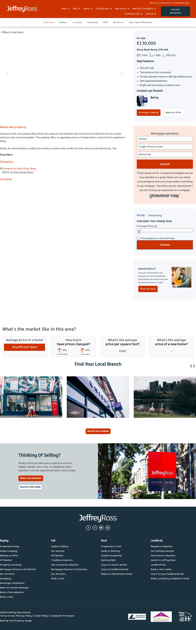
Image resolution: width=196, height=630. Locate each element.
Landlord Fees (158, 565)
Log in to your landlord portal (167, 574)
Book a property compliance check (170, 578)
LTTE (142, 215)
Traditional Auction (62, 560)
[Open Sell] (79, 8)
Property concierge (11, 565)
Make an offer (173, 112)
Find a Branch (166, 3)
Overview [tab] (48, 22)
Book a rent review (161, 569)
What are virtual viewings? (14, 587)
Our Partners (7, 574)
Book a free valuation (12, 592)
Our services (57, 551)
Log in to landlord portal (114, 569)
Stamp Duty (155, 215)
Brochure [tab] (118, 22)
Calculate (165, 244)
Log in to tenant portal (114, 565)
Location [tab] (77, 22)
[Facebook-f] (88, 527)
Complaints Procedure (62, 616)
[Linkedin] (107, 527)
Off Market (6, 560)
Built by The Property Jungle (16, 620)
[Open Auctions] (128, 8)
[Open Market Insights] (155, 8)
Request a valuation (162, 546)
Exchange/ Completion (12, 583)
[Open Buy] (68, 8)
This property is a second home (158, 238)
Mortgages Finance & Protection (18, 569)
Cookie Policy (40, 616)
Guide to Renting (110, 551)
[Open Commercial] (141, 14)
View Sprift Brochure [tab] (140, 22)
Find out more (148, 289)
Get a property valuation (65, 565)
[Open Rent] (92, 8)
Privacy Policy (24, 616)
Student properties (111, 555)
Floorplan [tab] (92, 22)
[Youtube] (101, 527)
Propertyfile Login (182, 3)
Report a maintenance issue (116, 574)
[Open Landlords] (111, 8)
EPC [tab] (105, 22)
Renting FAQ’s (108, 560)
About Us (153, 3)
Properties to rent (111, 546)
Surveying (5, 578)
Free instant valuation (163, 555)
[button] (191, 366)
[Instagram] (94, 527)
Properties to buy (9, 546)
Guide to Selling (59, 546)
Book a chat (6, 597)
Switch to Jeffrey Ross (163, 560)
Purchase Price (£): (147, 226)
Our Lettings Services (162, 551)
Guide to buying (8, 551)
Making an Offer (9, 555)
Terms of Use (7, 616)
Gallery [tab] (63, 22)
